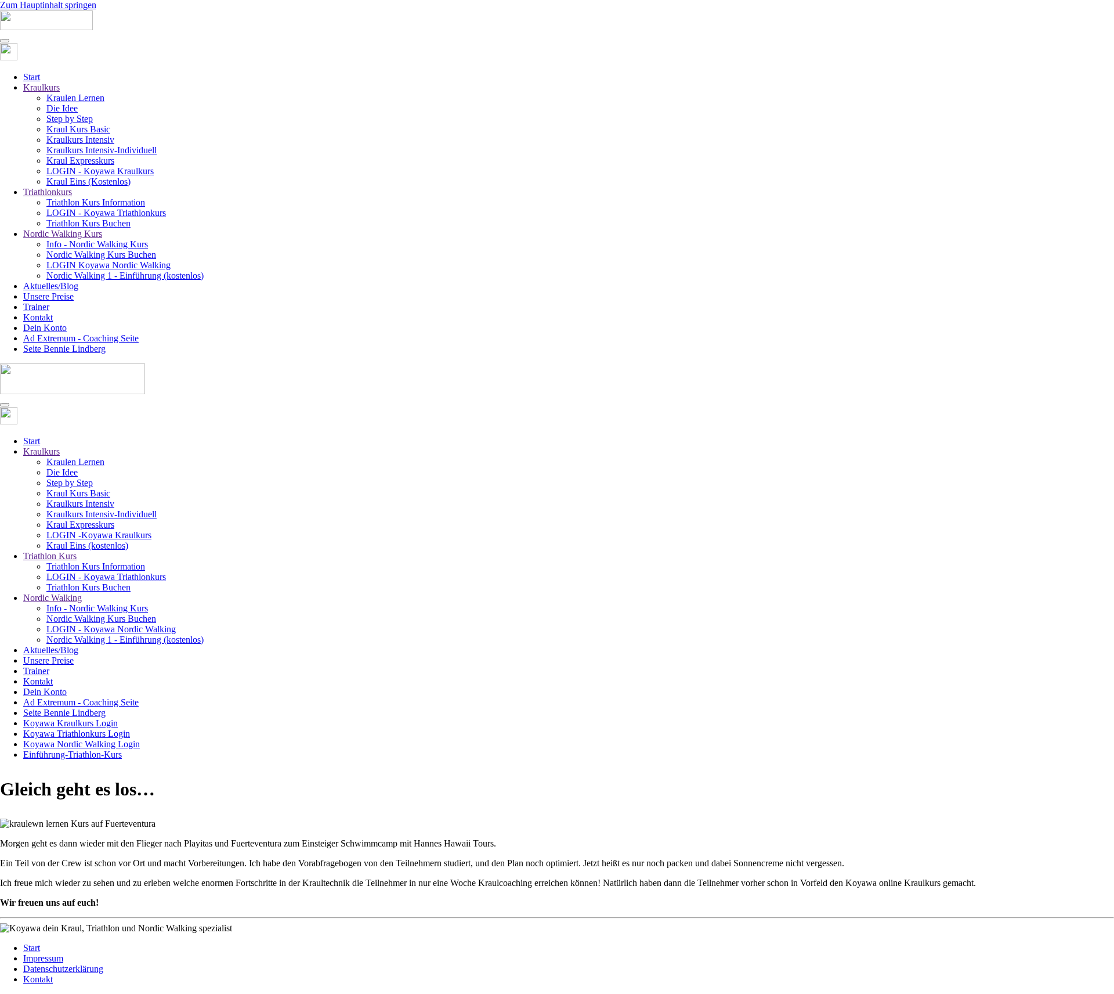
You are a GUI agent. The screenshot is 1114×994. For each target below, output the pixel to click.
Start (31, 77)
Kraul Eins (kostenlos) (87, 545)
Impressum (43, 958)
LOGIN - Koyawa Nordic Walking (111, 629)
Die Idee (62, 108)
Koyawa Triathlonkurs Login (76, 734)
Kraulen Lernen (75, 98)
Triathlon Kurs (50, 556)
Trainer (36, 307)
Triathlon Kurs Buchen (88, 223)
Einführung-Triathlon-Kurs (72, 754)
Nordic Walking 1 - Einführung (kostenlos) (125, 275)
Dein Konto (45, 328)
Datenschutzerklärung (63, 969)
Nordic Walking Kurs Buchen (101, 255)
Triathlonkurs (47, 192)
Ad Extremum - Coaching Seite (81, 338)
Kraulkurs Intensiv (80, 140)
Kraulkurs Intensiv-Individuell (101, 150)
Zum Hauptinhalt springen (48, 5)
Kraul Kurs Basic (78, 129)
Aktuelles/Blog (50, 286)
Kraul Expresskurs (80, 160)
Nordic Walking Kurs (62, 234)
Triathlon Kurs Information (95, 202)
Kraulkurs (41, 87)
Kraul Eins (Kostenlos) (88, 181)
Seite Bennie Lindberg (64, 349)
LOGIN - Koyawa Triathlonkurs (106, 213)
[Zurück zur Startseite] (46, 27)
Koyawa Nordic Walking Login (81, 744)
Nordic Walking (52, 598)
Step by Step (69, 119)
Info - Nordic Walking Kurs (97, 244)
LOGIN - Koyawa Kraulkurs (100, 171)
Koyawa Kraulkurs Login (70, 723)
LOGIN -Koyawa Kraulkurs (98, 535)
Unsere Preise (48, 296)
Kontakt (38, 317)
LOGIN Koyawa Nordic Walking (108, 265)
